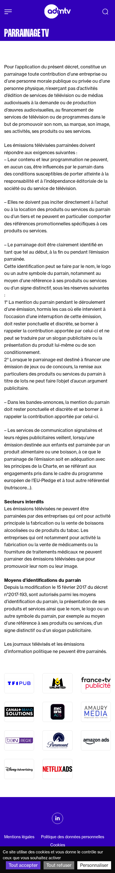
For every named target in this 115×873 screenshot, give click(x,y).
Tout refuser (58, 865)
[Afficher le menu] (8, 11)
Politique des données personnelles (72, 836)
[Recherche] (105, 11)
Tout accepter (23, 865)
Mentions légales (19, 836)
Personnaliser (94, 865)
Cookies (57, 844)
